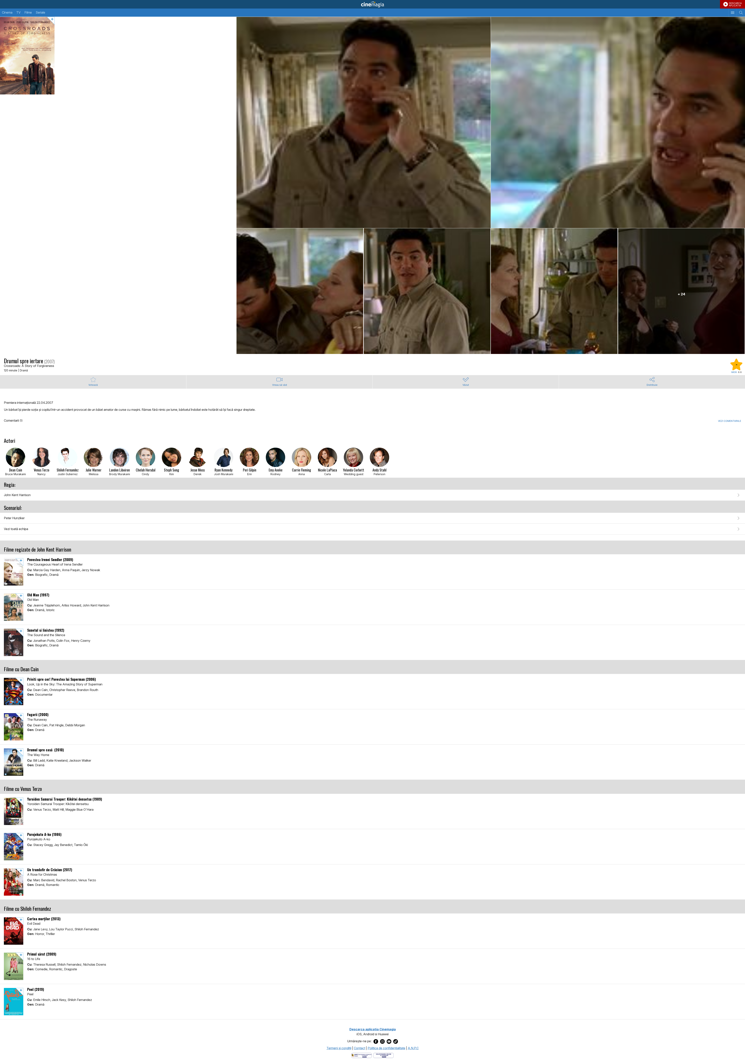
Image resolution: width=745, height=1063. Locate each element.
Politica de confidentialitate (386, 1048)
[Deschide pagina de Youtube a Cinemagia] (389, 1041)
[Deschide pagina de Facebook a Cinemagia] (375, 1041)
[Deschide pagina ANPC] (361, 1055)
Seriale (40, 12)
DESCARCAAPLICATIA (735, 4)
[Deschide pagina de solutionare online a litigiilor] (383, 1055)
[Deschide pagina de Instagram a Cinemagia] (382, 1041)
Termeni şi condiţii (339, 1048)
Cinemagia (372, 4)
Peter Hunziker (14, 518)
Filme (28, 12)
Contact (359, 1048)
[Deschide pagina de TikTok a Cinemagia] (395, 1041)
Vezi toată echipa (16, 529)
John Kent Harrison (17, 495)
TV (18, 12)
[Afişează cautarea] (741, 13)
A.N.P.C (413, 1048)
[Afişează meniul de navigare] (732, 13)
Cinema (7, 12)
